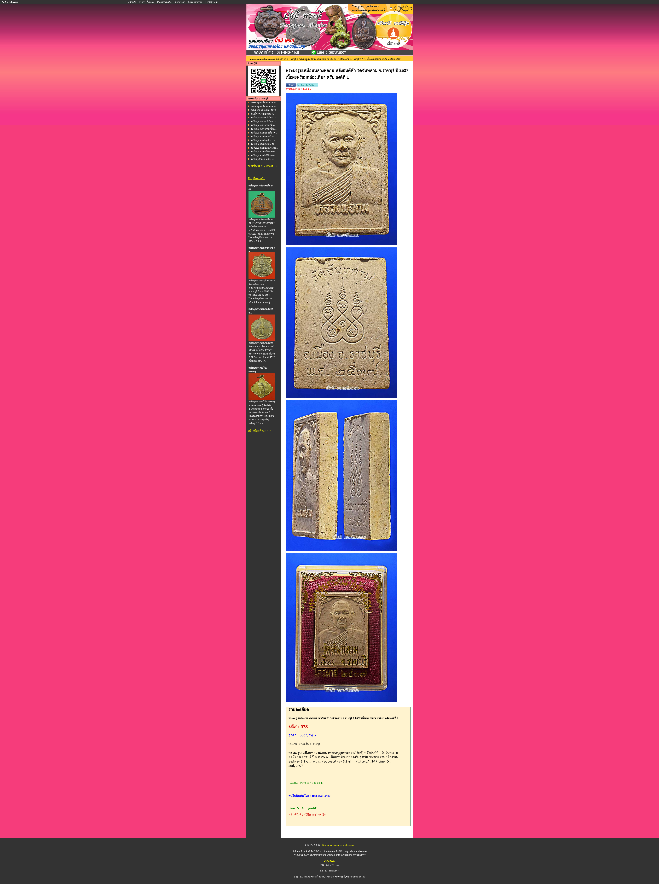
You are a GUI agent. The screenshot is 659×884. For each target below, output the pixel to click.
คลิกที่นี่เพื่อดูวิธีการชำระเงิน (307, 814)
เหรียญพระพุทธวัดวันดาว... (264, 117)
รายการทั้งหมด (146, 2)
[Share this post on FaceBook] (291, 86)
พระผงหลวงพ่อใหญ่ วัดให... (264, 110)
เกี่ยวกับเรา (180, 2)
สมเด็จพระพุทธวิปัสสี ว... (263, 114)
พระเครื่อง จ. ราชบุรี (286, 59)
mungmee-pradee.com (261, 59)
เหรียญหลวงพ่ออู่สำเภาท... (264, 140)
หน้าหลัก (132, 2)
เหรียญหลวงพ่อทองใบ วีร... (264, 132)
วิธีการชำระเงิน (164, 2)
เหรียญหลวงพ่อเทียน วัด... (263, 144)
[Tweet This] (307, 86)
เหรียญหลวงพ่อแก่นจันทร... (264, 148)
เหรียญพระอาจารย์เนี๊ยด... (264, 125)
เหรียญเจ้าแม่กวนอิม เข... (263, 159)
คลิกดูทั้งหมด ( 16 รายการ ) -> (262, 166)
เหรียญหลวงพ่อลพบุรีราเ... (264, 136)
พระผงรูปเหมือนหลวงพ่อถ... (264, 102)
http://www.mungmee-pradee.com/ (338, 845)
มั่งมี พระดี (297, 851)
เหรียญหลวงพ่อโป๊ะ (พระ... (264, 151)
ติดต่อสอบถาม (195, 2)
